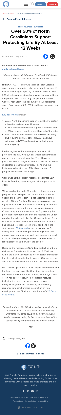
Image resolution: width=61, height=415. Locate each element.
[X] (52, 56)
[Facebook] (45, 56)
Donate (52, 4)
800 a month (22, 228)
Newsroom (38, 27)
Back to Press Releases (19, 19)
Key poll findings (10, 114)
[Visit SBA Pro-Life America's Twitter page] (28, 391)
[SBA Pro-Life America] (6, 3)
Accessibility (43, 401)
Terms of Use (18, 401)
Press (12, 13)
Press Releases (25, 27)
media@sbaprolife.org (13, 68)
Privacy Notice (30, 401)
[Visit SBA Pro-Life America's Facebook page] (23, 391)
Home (5, 13)
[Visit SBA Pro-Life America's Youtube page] (32, 391)
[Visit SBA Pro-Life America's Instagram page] (37, 391)
